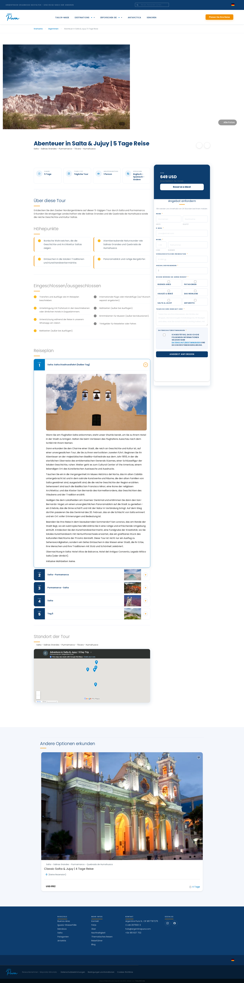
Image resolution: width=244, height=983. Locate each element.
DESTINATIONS (82, 17)
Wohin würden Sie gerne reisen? (172, 277)
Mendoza (62, 929)
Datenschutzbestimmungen (172, 330)
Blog (93, 944)
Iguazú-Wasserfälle (67, 925)
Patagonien (63, 936)
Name (159, 214)
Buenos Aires (63, 921)
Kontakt (95, 921)
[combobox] (156, 5)
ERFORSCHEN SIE (108, 17)
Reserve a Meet (182, 186)
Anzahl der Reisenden (167, 266)
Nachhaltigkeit (98, 932)
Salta (59, 932)
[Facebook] (174, 923)
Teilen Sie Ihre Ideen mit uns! (170, 309)
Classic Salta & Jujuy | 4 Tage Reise (69, 869)
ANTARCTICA (134, 17)
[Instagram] (167, 923)
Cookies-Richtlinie (125, 972)
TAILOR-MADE (62, 17)
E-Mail (160, 228)
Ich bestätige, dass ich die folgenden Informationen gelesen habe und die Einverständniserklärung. (188, 339)
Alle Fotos (229, 122)
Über (93, 929)
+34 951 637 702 (133, 932)
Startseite (38, 29)
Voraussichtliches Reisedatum (172, 254)
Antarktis (61, 940)
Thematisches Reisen (102, 936)
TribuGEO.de (140, 981)
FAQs (93, 925)
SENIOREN (151, 17)
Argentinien (53, 29)
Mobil (159, 240)
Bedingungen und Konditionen (101, 972)
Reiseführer (97, 940)
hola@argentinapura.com (138, 929)
